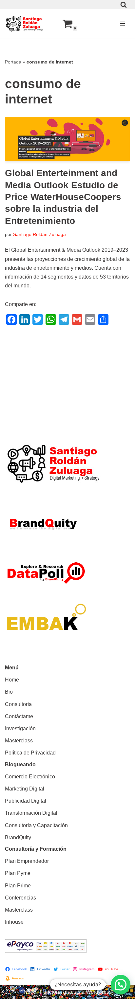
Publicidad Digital (25, 801)
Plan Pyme (17, 873)
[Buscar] (123, 4)
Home (12, 679)
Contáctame (19, 716)
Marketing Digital (24, 788)
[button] (120, 984)
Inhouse (14, 922)
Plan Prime (18, 885)
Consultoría (18, 704)
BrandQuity (18, 837)
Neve (30, 992)
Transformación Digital (31, 813)
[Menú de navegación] (122, 23)
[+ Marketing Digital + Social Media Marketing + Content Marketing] (24, 23)
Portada (13, 61)
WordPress (99, 992)
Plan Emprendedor (27, 861)
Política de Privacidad (30, 752)
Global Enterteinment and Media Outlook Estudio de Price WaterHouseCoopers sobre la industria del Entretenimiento (63, 197)
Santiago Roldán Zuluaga (39, 234)
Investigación (20, 728)
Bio (9, 692)
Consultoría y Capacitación (36, 825)
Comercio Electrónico (30, 776)
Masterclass (19, 740)
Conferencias (20, 897)
